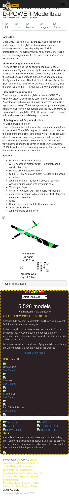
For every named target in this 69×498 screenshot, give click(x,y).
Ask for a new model (34, 352)
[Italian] (34, 293)
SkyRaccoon (9, 459)
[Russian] (40, 293)
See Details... (10, 370)
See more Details (15, 284)
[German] (31, 293)
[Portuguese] (37, 293)
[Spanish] (42, 293)
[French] (29, 293)
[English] (26, 293)
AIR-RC (25, 459)
